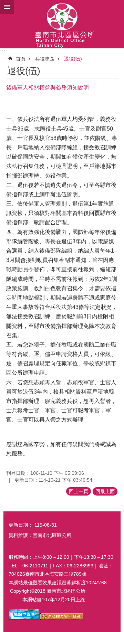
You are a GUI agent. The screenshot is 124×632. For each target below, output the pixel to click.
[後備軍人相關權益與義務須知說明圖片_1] (24, 618)
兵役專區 (44, 59)
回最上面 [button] (105, 491)
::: (2, 51)
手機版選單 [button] (7, 7)
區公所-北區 (62, 24)
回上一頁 (78, 491)
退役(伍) (73, 59)
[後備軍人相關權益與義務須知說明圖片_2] (61, 618)
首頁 (20, 59)
